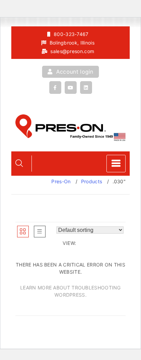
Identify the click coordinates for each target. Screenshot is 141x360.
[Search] (19, 163)
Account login (73, 71)
